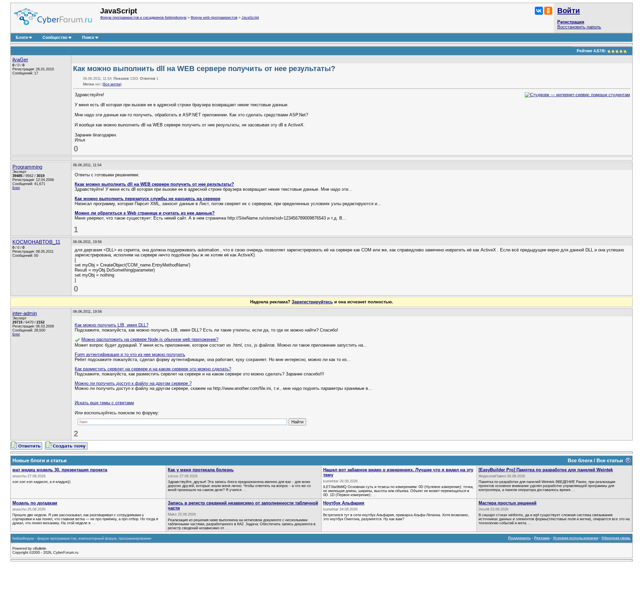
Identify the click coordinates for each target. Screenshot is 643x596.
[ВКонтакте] (539, 11)
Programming (27, 167)
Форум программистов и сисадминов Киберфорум (143, 17)
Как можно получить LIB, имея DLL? (111, 324)
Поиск (88, 37)
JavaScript (250, 17)
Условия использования (575, 538)
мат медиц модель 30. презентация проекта (59, 469)
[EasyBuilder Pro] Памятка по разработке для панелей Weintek (546, 469)
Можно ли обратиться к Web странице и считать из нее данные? (145, 213)
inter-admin (24, 313)
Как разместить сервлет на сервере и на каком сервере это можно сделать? (153, 368)
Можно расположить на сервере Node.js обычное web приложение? (149, 339)
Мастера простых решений (508, 502)
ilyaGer (20, 59)
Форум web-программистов (214, 17)
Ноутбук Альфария (343, 502)
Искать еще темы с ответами (104, 402)
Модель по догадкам (34, 502)
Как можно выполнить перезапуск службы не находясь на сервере (147, 198)
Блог (16, 188)
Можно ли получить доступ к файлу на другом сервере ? (133, 383)
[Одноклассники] (548, 11)
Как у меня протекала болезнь (201, 469)
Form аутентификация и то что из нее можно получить (130, 354)
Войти (568, 10)
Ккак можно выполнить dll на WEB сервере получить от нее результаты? (154, 184)
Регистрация (570, 21)
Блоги (22, 37)
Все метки (112, 84)
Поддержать (519, 538)
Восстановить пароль (579, 26)
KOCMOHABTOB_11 (36, 242)
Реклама (542, 538)
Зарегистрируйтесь (312, 301)
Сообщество (55, 37)
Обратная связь (616, 538)
